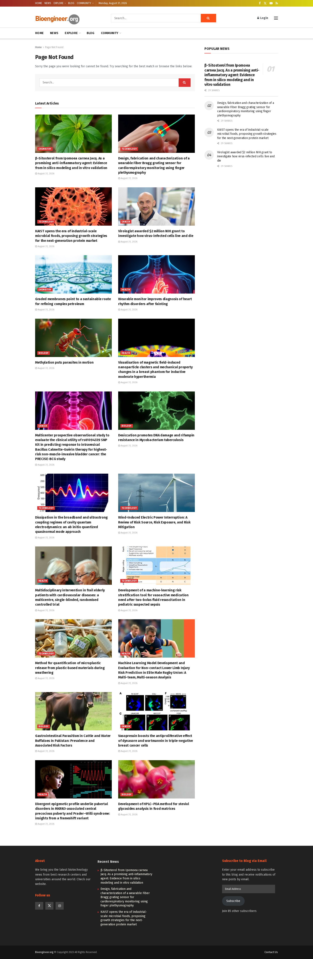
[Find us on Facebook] (260, 3)
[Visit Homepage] (67, 18)
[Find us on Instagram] (60, 906)
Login (264, 18)
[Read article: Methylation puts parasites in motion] (73, 338)
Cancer (126, 222)
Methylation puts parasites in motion (64, 362)
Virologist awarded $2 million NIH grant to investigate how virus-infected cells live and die (245, 156)
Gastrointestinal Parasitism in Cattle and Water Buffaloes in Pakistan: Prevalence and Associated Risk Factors (73, 740)
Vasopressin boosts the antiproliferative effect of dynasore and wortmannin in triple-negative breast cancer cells (155, 740)
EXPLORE (58, 3)
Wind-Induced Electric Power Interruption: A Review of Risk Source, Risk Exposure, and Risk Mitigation (154, 522)
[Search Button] (208, 18)
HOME (38, 3)
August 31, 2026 (45, 173)
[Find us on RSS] (277, 3)
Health (126, 289)
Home (38, 47)
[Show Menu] (276, 18)
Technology (129, 149)
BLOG (71, 3)
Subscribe (233, 901)
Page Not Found (54, 47)
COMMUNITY (84, 3)
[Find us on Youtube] (271, 3)
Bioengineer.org (44, 952)
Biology (44, 353)
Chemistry (45, 149)
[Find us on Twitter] (265, 3)
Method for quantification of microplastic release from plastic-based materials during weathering (70, 668)
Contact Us (271, 952)
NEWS (48, 3)
